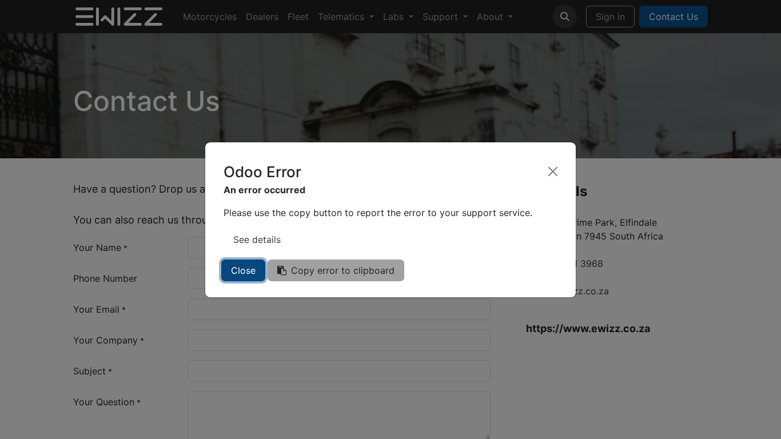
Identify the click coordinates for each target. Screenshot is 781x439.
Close (243, 270)
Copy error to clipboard (343, 270)
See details (257, 239)
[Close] (553, 171)
